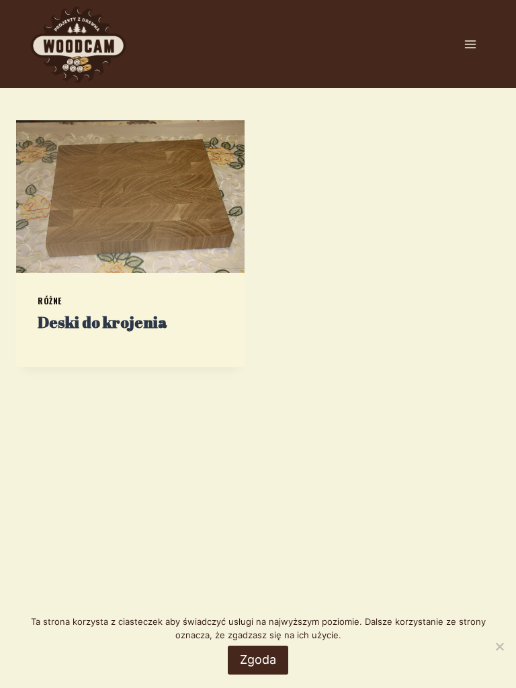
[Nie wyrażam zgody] (499, 646)
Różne (50, 300)
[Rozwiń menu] (470, 44)
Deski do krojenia (102, 322)
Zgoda (258, 659)
